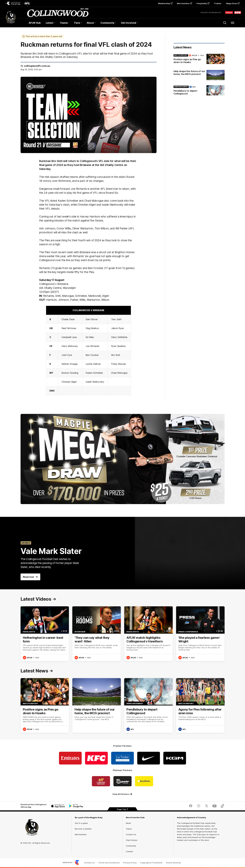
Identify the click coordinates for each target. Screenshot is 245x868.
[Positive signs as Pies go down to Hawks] (199, 59)
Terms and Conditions (109, 863)
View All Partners (120, 794)
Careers (129, 851)
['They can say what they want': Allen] (96, 633)
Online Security (173, 863)
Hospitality (202, 3)
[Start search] (224, 22)
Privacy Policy (130, 863)
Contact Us (131, 834)
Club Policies (131, 840)
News (128, 823)
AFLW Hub (35, 22)
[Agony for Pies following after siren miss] (200, 705)
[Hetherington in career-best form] (45, 633)
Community (131, 846)
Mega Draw (231, 3)
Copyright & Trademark (151, 863)
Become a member (83, 829)
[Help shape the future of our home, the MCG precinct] (199, 75)
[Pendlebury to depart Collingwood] (199, 91)
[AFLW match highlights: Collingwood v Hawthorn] (148, 633)
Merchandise (183, 3)
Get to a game (81, 823)
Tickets (217, 3)
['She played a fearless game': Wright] (200, 633)
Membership (164, 3)
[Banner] (123, 459)
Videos (129, 829)
